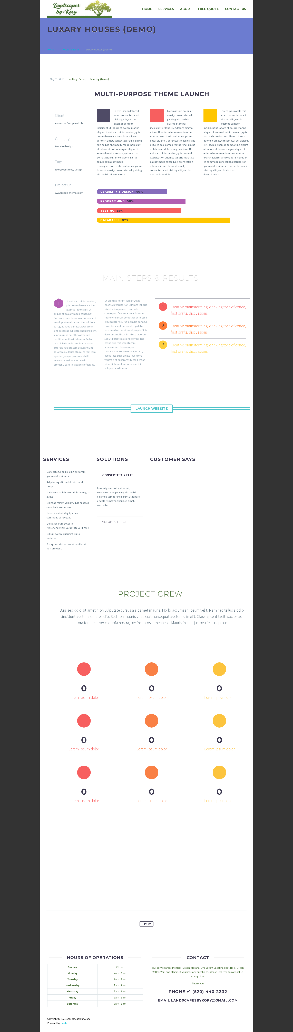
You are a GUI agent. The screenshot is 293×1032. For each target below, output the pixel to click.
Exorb (64, 1023)
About (186, 9)
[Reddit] (162, 900)
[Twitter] (137, 900)
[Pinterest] (143, 900)
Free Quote (208, 9)
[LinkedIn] (156, 900)
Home (147, 9)
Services (166, 9)
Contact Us (235, 9)
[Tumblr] (150, 900)
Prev (147, 923)
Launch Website (151, 409)
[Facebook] (131, 900)
